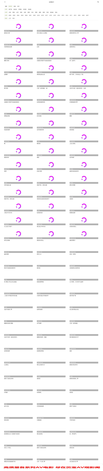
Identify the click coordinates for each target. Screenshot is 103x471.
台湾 (17, 12)
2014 (59, 15)
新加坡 (51, 12)
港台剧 (15, 9)
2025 (14, 15)
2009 (79, 15)
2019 (38, 15)
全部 (6, 9)
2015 (55, 15)
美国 (21, 12)
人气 (10, 18)
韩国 (36, 12)
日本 (32, 12)
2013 (63, 15)
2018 (42, 15)
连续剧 (10, 6)
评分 (14, 18)
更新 (6, 18)
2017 (46, 15)
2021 (30, 15)
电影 (6, 6)
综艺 (18, 6)
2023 (22, 15)
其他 (56, 12)
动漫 (15, 6)
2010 (75, 15)
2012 (67, 15)
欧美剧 (24, 9)
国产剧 (10, 9)
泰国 (44, 12)
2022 (26, 15)
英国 (29, 12)
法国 (25, 12)
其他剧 (29, 9)
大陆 (10, 12)
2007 (87, 15)
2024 (18, 15)
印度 (47, 12)
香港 (14, 12)
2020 (34, 15)
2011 (71, 15)
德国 (40, 12)
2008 (83, 15)
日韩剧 (20, 9)
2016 (50, 15)
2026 (10, 15)
